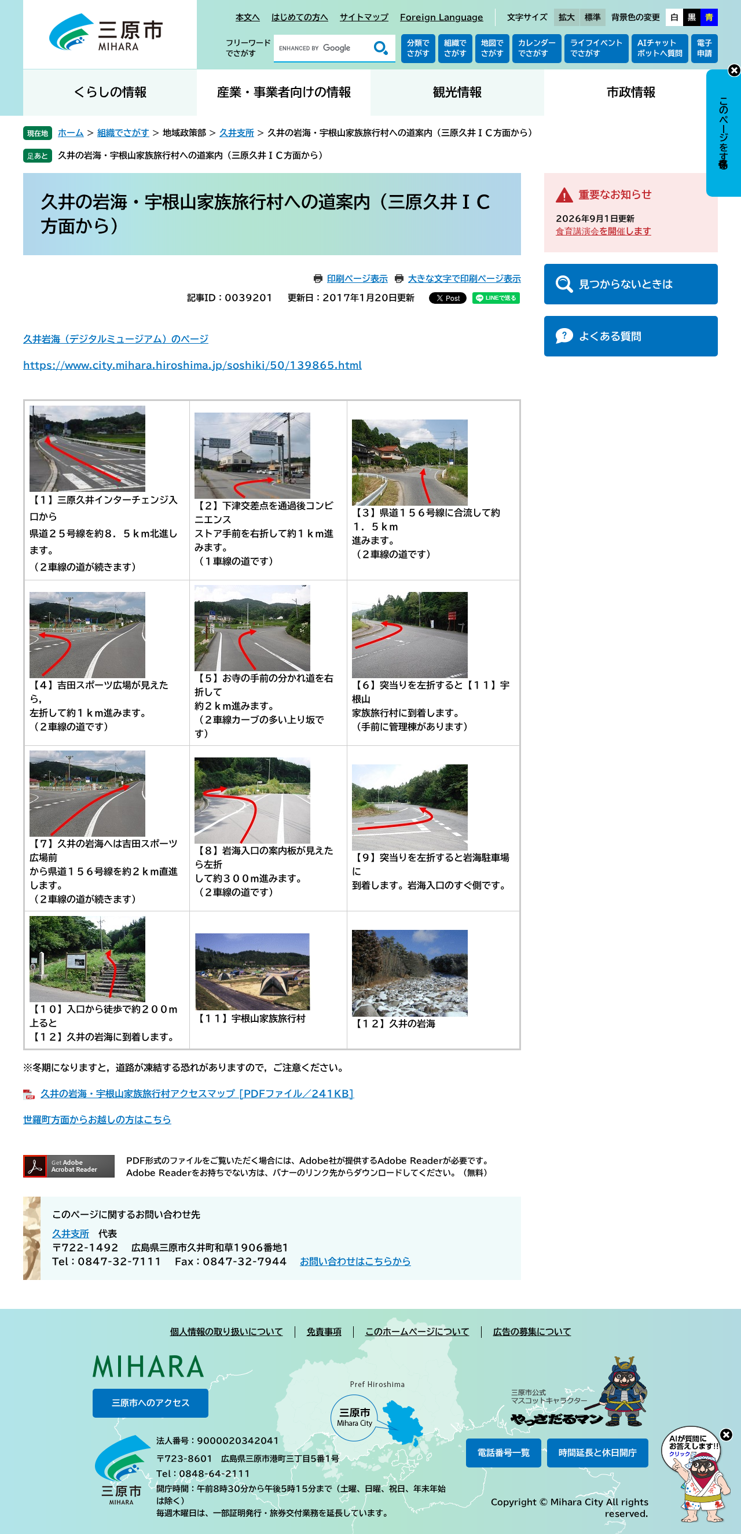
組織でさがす (455, 48)
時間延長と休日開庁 (598, 1452)
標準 (593, 17)
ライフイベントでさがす (596, 48)
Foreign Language (441, 17)
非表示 (734, 70)
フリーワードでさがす (248, 48)
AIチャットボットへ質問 (660, 48)
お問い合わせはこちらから (355, 1261)
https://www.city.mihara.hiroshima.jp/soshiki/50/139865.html (192, 365)
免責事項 (324, 1331)
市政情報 (631, 92)
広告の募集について (532, 1331)
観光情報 (457, 92)
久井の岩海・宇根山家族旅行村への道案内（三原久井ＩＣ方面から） (192, 155)
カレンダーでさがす (537, 48)
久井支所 (236, 132)
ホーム (71, 132)
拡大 (567, 17)
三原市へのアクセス (151, 1403)
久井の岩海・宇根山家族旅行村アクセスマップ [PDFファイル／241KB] (197, 1093)
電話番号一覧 (504, 1452)
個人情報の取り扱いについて (226, 1331)
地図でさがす (492, 48)
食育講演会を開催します (603, 231)
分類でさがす (418, 48)
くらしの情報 (110, 92)
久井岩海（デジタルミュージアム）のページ (115, 339)
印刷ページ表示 (357, 278)
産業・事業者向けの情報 (284, 92)
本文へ (248, 17)
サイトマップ (364, 17)
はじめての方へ (300, 17)
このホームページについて (417, 1331)
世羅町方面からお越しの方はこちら (97, 1119)
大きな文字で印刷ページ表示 (464, 278)
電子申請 (704, 48)
